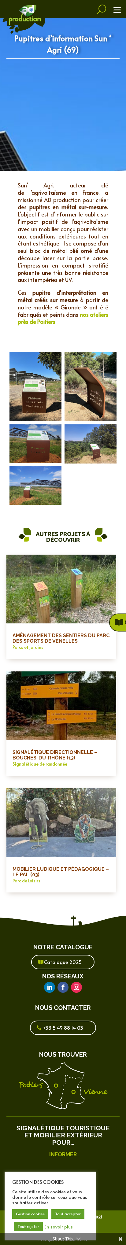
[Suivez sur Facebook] (63, 987)
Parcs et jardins (28, 647)
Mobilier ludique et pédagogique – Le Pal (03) (61, 871)
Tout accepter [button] (68, 1214)
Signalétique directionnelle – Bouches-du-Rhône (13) (55, 755)
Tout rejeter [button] (28, 1226)
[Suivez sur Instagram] (76, 987)
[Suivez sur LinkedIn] (49, 987)
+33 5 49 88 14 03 (63, 1027)
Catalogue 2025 (63, 962)
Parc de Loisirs (26, 881)
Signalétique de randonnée (40, 764)
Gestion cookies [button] (30, 1214)
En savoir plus (58, 1226)
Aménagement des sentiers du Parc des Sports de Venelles (61, 638)
